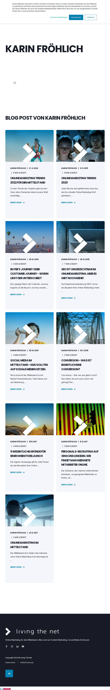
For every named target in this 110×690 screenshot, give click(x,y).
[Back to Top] (9, 673)
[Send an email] (14, 82)
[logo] (32, 631)
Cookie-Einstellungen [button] (58, 17)
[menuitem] (10, 662)
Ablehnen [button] (91, 17)
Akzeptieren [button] (76, 17)
